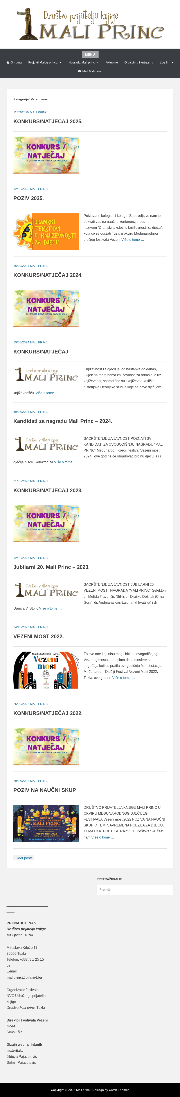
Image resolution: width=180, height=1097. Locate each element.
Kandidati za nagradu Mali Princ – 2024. (62, 421)
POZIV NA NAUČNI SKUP (44, 790)
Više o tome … (132, 239)
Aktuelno (112, 62)
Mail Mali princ (92, 71)
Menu (90, 54)
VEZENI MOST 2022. (38, 636)
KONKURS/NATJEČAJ (40, 352)
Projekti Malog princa (43, 62)
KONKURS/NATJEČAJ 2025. (48, 121)
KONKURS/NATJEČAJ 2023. (48, 490)
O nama (16, 62)
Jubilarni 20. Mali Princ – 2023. (51, 567)
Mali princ (83, 1090)
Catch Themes (119, 1090)
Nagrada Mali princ (81, 62)
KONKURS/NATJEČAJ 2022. (48, 713)
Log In (164, 62)
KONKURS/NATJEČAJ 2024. (48, 275)
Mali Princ (38, 112)
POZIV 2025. (28, 198)
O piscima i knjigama (138, 62)
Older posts (23, 858)
